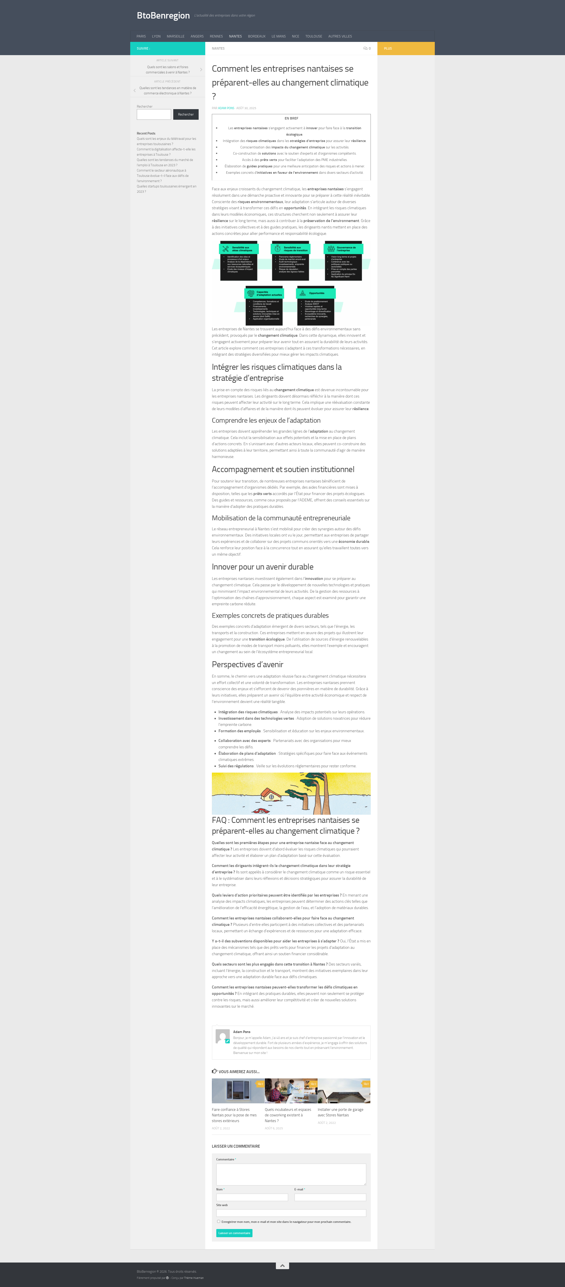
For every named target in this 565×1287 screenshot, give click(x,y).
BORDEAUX (257, 36)
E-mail (299, 1189)
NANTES (235, 36)
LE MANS (279, 36)
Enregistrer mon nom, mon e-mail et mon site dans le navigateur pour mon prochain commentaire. (286, 1222)
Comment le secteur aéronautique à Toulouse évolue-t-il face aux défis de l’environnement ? (163, 175)
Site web (222, 1205)
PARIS (141, 36)
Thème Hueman (194, 1278)
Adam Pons (226, 108)
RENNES (216, 36)
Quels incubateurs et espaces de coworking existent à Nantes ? (288, 1115)
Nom (220, 1189)
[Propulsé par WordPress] (167, 1277)
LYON (156, 36)
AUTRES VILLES (340, 36)
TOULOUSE (313, 36)
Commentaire (226, 1159)
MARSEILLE (176, 36)
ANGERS (197, 36)
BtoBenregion (163, 15)
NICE (295, 36)
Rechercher (145, 106)
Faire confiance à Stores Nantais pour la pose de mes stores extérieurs (234, 1115)
